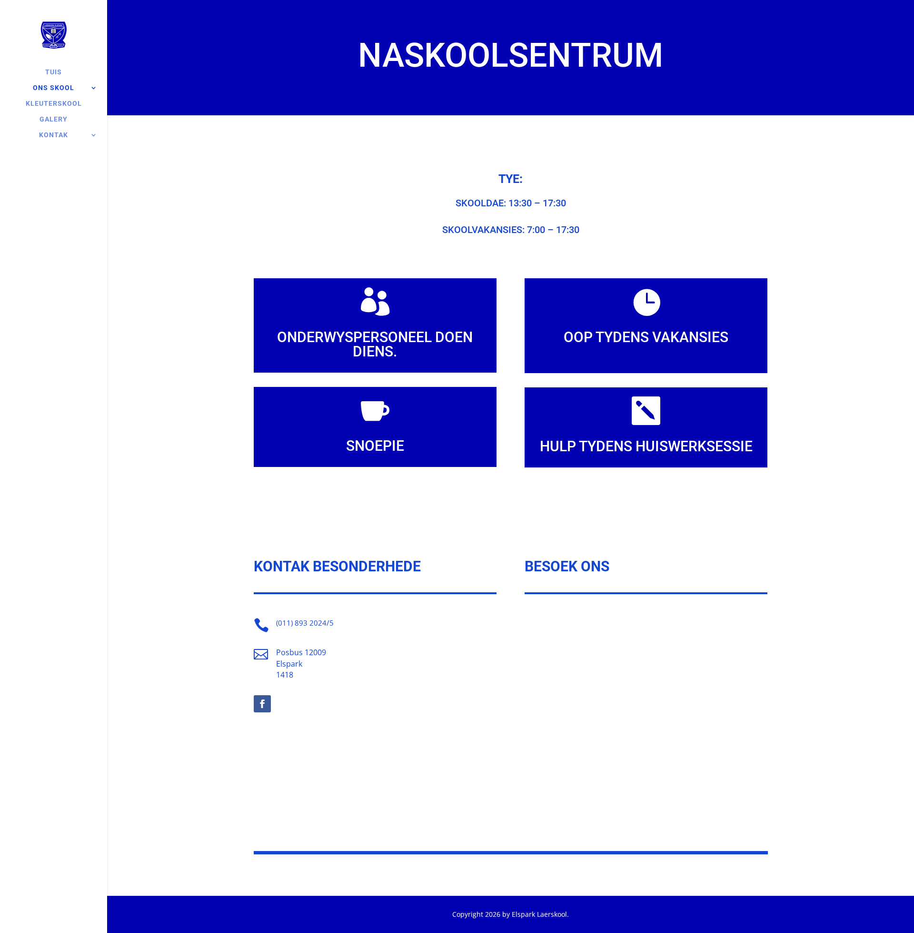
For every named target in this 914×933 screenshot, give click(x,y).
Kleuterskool (54, 103)
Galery (54, 119)
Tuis (53, 72)
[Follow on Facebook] (262, 703)
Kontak (53, 135)
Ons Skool (53, 87)
